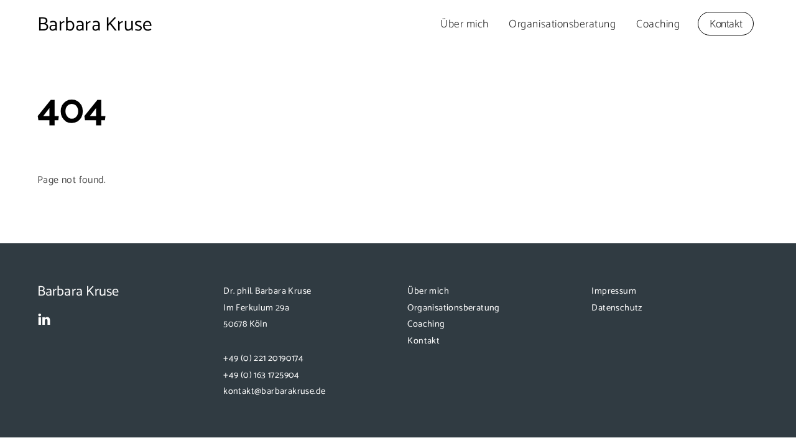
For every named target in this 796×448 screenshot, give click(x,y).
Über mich (464, 25)
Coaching (658, 25)
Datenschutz (616, 308)
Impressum (613, 291)
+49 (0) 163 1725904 (261, 375)
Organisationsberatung (562, 25)
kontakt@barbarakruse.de (274, 391)
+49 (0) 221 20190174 (263, 358)
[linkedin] (44, 319)
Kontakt (726, 25)
